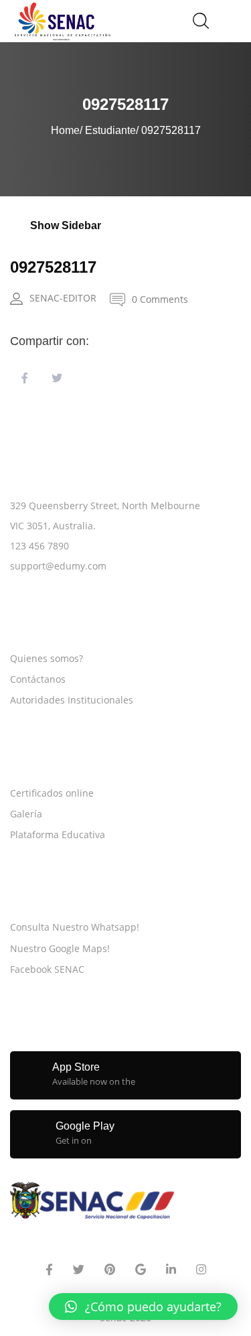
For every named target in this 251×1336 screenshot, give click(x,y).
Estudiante (110, 130)
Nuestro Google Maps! (60, 948)
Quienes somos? (46, 658)
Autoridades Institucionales (71, 699)
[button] (143, 1306)
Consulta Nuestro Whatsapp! (74, 927)
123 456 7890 (39, 545)
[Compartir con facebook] (24, 378)
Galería (26, 813)
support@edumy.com (58, 565)
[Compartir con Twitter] (57, 378)
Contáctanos (38, 679)
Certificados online (52, 793)
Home (65, 130)
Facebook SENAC (47, 969)
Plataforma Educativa (57, 834)
